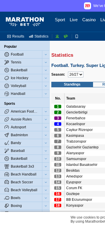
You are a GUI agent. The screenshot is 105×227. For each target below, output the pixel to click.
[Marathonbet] (25, 22)
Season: (58, 74)
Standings (72, 84)
